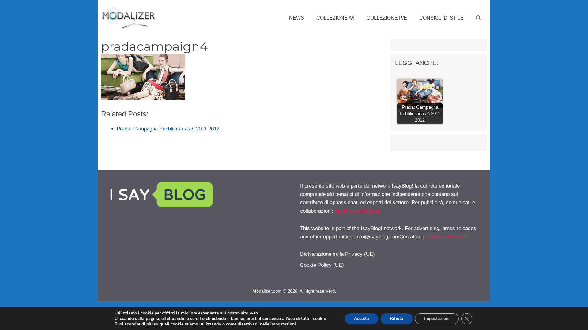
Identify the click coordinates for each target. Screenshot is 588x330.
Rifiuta (396, 318)
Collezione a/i (335, 17)
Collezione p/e (387, 17)
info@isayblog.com (357, 211)
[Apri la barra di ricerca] (478, 18)
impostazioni (283, 324)
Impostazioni (437, 318)
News (296, 17)
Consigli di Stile (441, 17)
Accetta (361, 318)
